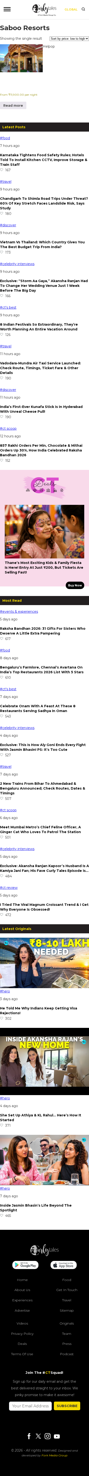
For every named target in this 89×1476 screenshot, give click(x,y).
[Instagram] (47, 1436)
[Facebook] (29, 1436)
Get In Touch (66, 1290)
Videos (22, 1323)
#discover (8, 225)
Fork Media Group (54, 1455)
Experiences (22, 1300)
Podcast (67, 1354)
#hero (5, 991)
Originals (67, 1323)
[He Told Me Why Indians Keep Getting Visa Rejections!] (44, 987)
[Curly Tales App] (25, 1265)
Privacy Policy (22, 1333)
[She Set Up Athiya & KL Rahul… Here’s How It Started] (44, 1094)
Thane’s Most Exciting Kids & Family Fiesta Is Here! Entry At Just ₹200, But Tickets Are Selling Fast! (44, 567)
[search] (83, 9)
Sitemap (67, 1310)
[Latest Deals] (44, 499)
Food (66, 1280)
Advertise (22, 1310)
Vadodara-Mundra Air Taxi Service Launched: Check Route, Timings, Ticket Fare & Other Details (40, 368)
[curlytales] (44, 1255)
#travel (5, 181)
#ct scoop (8, 428)
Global (71, 9)
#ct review (9, 888)
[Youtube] (57, 1436)
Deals (22, 1344)
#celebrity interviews (17, 264)
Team (66, 1333)
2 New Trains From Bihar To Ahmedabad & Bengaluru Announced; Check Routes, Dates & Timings (42, 788)
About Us (22, 1290)
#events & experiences (19, 611)
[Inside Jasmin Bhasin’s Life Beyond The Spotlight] (44, 1184)
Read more (13, 105)
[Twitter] (38, 1436)
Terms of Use (22, 1354)
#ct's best (8, 307)
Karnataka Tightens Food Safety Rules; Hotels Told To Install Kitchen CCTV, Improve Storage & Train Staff (43, 160)
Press (66, 1344)
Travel (66, 1300)
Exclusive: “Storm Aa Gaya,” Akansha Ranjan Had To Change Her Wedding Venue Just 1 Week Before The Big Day (44, 286)
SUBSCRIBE (67, 1406)
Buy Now (75, 585)
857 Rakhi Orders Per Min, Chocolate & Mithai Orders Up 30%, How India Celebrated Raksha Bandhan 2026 (41, 450)
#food (5, 138)
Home (22, 1280)
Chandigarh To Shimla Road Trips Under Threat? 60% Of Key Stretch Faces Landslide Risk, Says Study (44, 203)
